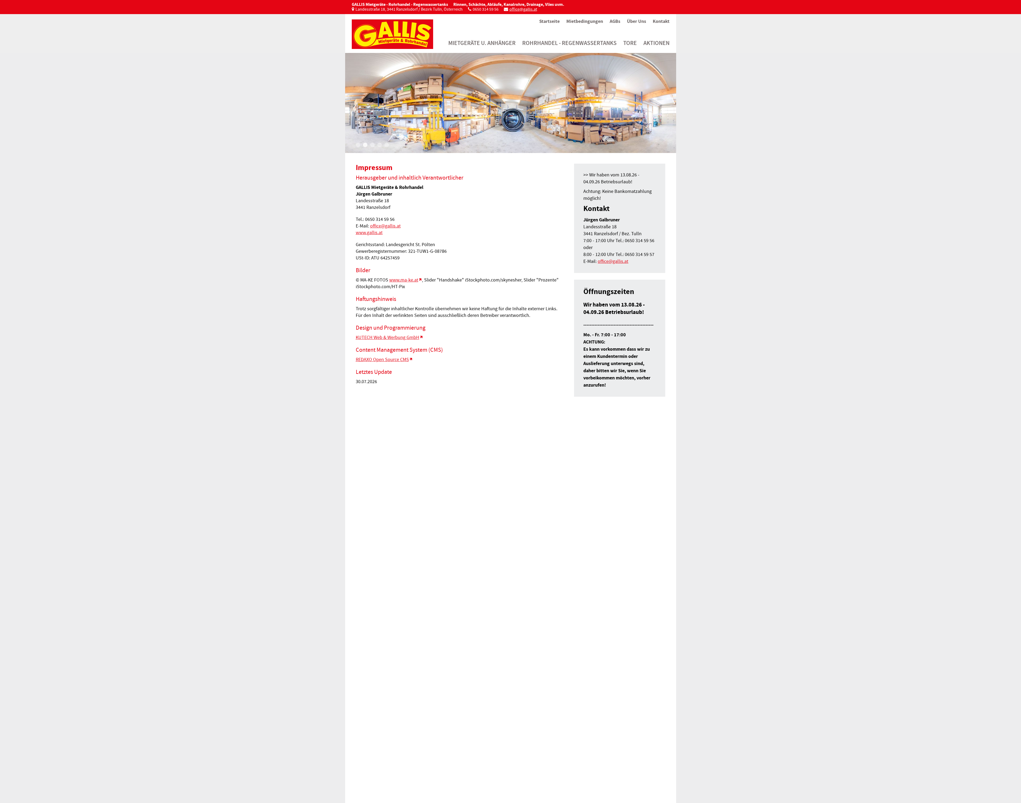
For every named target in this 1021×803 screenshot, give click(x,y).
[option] (510, 103)
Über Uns (636, 21)
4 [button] (379, 145)
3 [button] (372, 145)
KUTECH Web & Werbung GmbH (387, 337)
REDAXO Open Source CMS (382, 360)
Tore (630, 43)
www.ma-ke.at (403, 280)
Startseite (549, 21)
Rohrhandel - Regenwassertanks (569, 43)
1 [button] (358, 145)
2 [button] (365, 145)
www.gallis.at (369, 233)
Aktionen (656, 43)
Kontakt (661, 21)
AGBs (615, 21)
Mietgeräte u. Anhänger (482, 43)
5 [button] (386, 145)
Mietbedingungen (584, 21)
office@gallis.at (523, 9)
